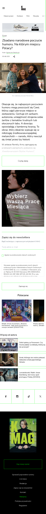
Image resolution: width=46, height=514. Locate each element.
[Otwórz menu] (3, 8)
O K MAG (23, 479)
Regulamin (23, 505)
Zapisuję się (23, 286)
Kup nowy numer (23, 464)
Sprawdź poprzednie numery (23, 474)
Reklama (23, 497)
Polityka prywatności (23, 501)
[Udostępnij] (14, 56)
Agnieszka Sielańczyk (12, 52)
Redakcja (23, 483)
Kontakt (23, 492)
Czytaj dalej (23, 161)
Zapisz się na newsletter (23, 488)
